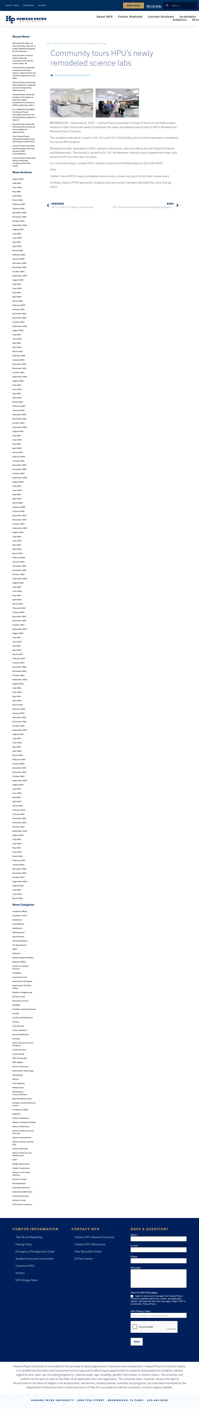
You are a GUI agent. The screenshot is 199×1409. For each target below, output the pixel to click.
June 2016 (17, 692)
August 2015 (17, 734)
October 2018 (18, 574)
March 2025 (17, 250)
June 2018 (17, 591)
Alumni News (18, 936)
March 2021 (17, 452)
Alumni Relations (20, 941)
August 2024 (17, 280)
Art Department (19, 945)
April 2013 (16, 852)
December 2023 (19, 313)
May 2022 (16, 393)
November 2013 (19, 822)
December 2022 (19, 364)
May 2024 (16, 292)
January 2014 (18, 814)
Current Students (161, 16)
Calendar (28, 5)
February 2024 (18, 305)
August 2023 (17, 330)
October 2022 (18, 372)
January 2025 (18, 259)
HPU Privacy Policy (141, 1311)
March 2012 (17, 898)
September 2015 (19, 730)
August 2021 (17, 431)
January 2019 (18, 562)
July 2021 (16, 435)
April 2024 (16, 297)
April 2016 (16, 700)
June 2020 (17, 490)
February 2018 (18, 608)
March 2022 (17, 402)
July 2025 (16, 233)
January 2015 (18, 763)
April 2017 (16, 650)
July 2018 (16, 587)
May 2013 (16, 848)
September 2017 (19, 629)
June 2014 (17, 793)
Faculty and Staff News (22, 1017)
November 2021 (19, 419)
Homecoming (18, 1054)
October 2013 (18, 827)
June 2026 (17, 187)
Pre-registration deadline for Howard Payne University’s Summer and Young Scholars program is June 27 (24, 114)
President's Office (20, 1109)
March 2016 (17, 705)
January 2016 (18, 713)
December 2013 (19, 818)
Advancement (18, 932)
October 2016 (18, 675)
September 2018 (19, 578)
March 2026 (17, 200)
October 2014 (18, 776)
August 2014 (17, 784)
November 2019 (19, 519)
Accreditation (18, 924)
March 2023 (17, 351)
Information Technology (22, 1071)
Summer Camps (19, 1179)
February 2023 (18, 355)
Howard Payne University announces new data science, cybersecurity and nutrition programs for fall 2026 (24, 72)
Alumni (42, 5)
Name (134, 1235)
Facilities (16, 1005)
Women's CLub (18, 1200)
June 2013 (17, 843)
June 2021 (17, 440)
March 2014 (17, 806)
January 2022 (18, 410)
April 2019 (16, 549)
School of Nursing (20, 1148)
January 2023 (18, 360)
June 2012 (17, 894)
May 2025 (16, 242)
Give (195, 19)
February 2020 (18, 507)
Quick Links (12, 5)
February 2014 (18, 810)
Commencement (19, 977)
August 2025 (17, 229)
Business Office (19, 962)
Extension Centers (20, 1001)
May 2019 (16, 545)
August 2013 (17, 835)
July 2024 (16, 284)
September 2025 (19, 225)
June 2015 (17, 742)
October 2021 (18, 423)
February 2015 (18, 759)
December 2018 (19, 566)
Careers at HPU (25, 1266)
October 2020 (18, 473)
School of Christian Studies (24, 1122)
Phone (134, 1256)
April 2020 (16, 498)
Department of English (22, 981)
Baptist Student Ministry (23, 957)
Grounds (16, 1038)
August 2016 (17, 684)
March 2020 (17, 503)
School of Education (21, 1126)
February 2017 (18, 658)
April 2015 (16, 751)
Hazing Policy (24, 1244)
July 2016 (16, 688)
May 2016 (16, 696)
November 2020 (19, 469)
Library (15, 1079)
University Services (20, 1196)
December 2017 (19, 616)
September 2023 (19, 326)
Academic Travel (19, 915)
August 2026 (17, 179)
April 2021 (16, 448)
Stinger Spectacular (21, 1164)
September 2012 (19, 881)
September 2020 (19, 477)
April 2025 (16, 246)
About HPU (105, 16)
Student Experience (21, 1168)
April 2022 (16, 397)
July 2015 (16, 738)
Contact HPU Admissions (90, 1244)
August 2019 (17, 532)
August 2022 (17, 381)
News (56, 43)
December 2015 (19, 717)
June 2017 (17, 641)
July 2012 (16, 890)
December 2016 (19, 667)
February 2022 (18, 406)
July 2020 (16, 486)
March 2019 (17, 553)
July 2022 (16, 385)
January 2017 (18, 663)
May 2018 (16, 595)
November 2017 (19, 620)
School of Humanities (21, 1137)
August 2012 (17, 885)
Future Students (130, 16)
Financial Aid (18, 1026)
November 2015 (19, 721)
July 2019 (16, 536)
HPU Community (19, 1058)
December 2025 (19, 212)
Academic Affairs (19, 911)
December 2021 (19, 414)
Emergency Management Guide (35, 1251)
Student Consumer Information (35, 1258)
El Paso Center (18, 996)
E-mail (135, 1245)
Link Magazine (18, 1083)
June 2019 (17, 541)
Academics (188, 16)
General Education (20, 1034)
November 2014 (19, 772)
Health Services (19, 1049)
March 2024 (17, 301)
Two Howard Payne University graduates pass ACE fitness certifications (23, 139)
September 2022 (19, 376)
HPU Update (17, 1062)
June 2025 (17, 238)
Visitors (20, 1273)
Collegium (16, 973)
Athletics (180, 19)
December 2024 (19, 263)
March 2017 (17, 654)
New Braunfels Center (22, 1098)
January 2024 (18, 309)
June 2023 (17, 339)
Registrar (16, 1114)
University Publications (22, 1192)
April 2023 (16, 347)
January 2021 (18, 461)
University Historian (21, 1187)
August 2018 (17, 583)
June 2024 (17, 288)
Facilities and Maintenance (24, 1009)
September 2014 (19, 780)
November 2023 (19, 318)
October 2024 (18, 271)
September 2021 (19, 427)
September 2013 (19, 831)
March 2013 (17, 856)
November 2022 (19, 368)
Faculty (15, 1013)
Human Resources (20, 1066)
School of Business (20, 1118)
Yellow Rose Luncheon (22, 1204)
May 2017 (16, 646)
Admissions (17, 928)
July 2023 (16, 334)
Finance (15, 1022)
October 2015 (18, 726)
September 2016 (19, 679)
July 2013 (16, 839)
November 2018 (19, 570)
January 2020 (18, 511)
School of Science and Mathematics (72, 75)
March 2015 (17, 755)
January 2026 (18, 208)
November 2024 (19, 267)
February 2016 (18, 709)
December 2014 (19, 768)
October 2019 (18, 524)
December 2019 (19, 515)
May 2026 (16, 191)
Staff (14, 1159)
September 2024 (19, 276)
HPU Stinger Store (27, 1280)
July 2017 (16, 637)
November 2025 (19, 217)
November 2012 (19, 873)
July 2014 (16, 789)
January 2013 (18, 864)
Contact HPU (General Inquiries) (94, 1237)
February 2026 (18, 204)
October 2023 (18, 322)
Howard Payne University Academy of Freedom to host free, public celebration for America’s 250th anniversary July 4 (23, 99)
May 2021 (16, 444)
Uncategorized (18, 1183)
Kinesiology (17, 1075)
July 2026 (16, 183)
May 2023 (16, 343)
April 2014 (16, 801)
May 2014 (16, 797)
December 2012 (19, 869)
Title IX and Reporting (29, 1237)
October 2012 (18, 877)
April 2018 (16, 599)
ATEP (14, 949)
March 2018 (17, 604)
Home (49, 43)
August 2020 (17, 482)
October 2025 (18, 221)
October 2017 (18, 625)
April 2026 (16, 196)
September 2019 (19, 528)
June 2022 (17, 389)
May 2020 (16, 494)
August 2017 (17, 633)
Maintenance (18, 1087)
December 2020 (19, 465)
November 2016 (19, 671)
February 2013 (18, 860)
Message (136, 1267)
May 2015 (16, 747)
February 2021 (18, 456)
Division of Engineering (22, 992)
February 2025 (18, 254)
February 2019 (18, 557)
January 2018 (18, 612)
